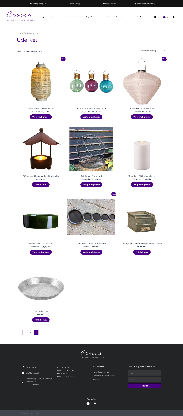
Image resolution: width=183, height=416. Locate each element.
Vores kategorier (67, 17)
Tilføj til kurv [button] (41, 184)
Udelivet (29, 33)
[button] (155, 17)
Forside (20, 33)
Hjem (44, 17)
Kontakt (119, 17)
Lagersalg (52, 17)
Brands (81, 17)
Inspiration (90, 17)
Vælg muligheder (40, 117)
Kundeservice (142, 17)
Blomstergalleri (105, 17)
